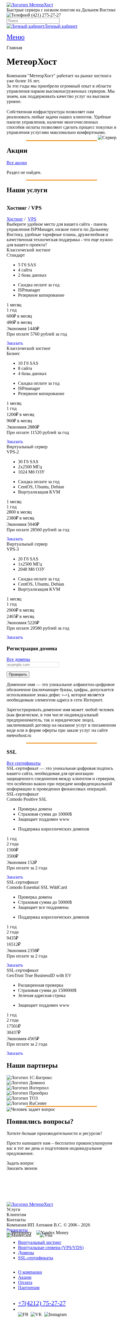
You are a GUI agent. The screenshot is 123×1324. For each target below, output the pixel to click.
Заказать (15, 343)
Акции (24, 1277)
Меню (16, 37)
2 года (13, 843)
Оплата (25, 1282)
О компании (30, 1272)
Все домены (18, 659)
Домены (26, 1252)
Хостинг (15, 219)
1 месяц (14, 304)
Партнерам (28, 1287)
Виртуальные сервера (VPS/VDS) (51, 1247)
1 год (12, 310)
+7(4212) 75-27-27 (42, 1303)
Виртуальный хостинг (39, 1242)
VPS (32, 219)
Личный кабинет (61, 26)
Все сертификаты (24, 763)
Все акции (17, 162)
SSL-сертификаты (35, 1257)
